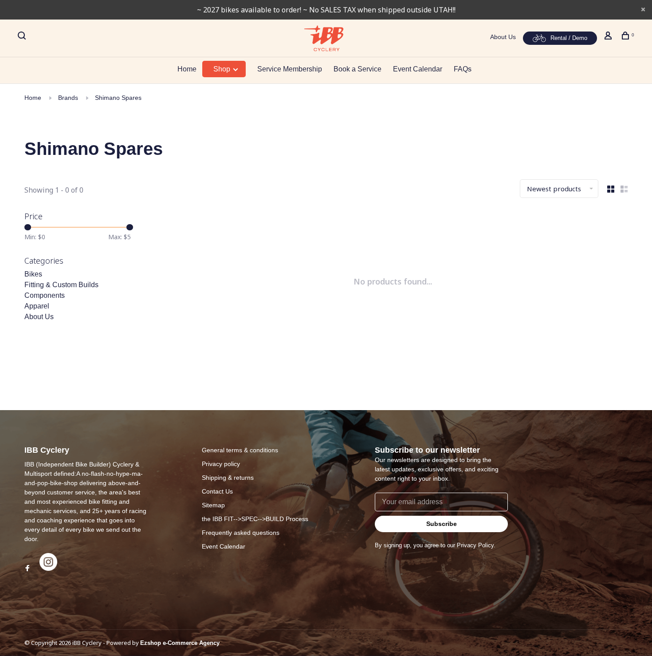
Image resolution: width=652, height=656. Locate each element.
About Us (503, 36)
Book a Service (357, 69)
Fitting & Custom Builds (61, 284)
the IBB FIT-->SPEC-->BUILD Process (255, 518)
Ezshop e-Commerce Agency (180, 643)
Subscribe (441, 523)
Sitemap (213, 505)
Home (186, 69)
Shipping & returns (228, 477)
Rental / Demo (568, 38)
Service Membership (289, 69)
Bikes (33, 274)
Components (44, 295)
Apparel (36, 306)
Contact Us (217, 491)
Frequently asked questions (240, 532)
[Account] (609, 36)
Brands (68, 97)
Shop (222, 69)
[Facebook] (27, 568)
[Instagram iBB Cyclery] (48, 568)
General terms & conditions (240, 450)
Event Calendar (417, 69)
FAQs (462, 69)
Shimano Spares (118, 97)
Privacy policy (221, 463)
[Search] (23, 36)
